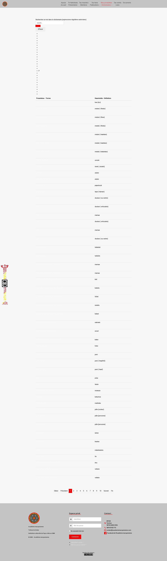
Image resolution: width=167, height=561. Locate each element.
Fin (112, 491)
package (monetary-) (43, 179)
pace (38, 102)
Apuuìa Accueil (63, 4)
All (39, 34)
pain (37, 198)
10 (100, 491)
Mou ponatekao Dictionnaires (106, 4)
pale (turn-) (40, 433)
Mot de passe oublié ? (78, 545)
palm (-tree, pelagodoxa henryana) (47, 463)
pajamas (39, 397)
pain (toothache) (41, 346)
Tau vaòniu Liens (117, 4)
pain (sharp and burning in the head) (48, 264)
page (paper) (40, 192)
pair (37, 378)
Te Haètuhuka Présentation (73, 4)
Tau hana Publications (94, 4)
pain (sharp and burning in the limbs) (48, 279)
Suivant (106, 491)
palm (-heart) (40, 456)
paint (38, 354)
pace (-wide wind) (42, 134)
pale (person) (40, 416)
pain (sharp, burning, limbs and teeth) (48, 340)
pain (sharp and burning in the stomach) (49, 288)
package (39, 166)
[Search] (37, 26)
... (95, 111)
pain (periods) (41, 247)
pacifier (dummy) (42, 160)
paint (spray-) (40, 361)
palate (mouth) (41, 403)
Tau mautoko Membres (83, 4)
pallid (38, 450)
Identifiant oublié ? (77, 542)
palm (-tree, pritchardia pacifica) (47, 469)
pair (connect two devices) (45, 391)
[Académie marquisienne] (4, 4)
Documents (127, 3)
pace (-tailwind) (41, 109)
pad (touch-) (40, 185)
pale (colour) (40, 409)
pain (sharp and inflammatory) (46, 322)
